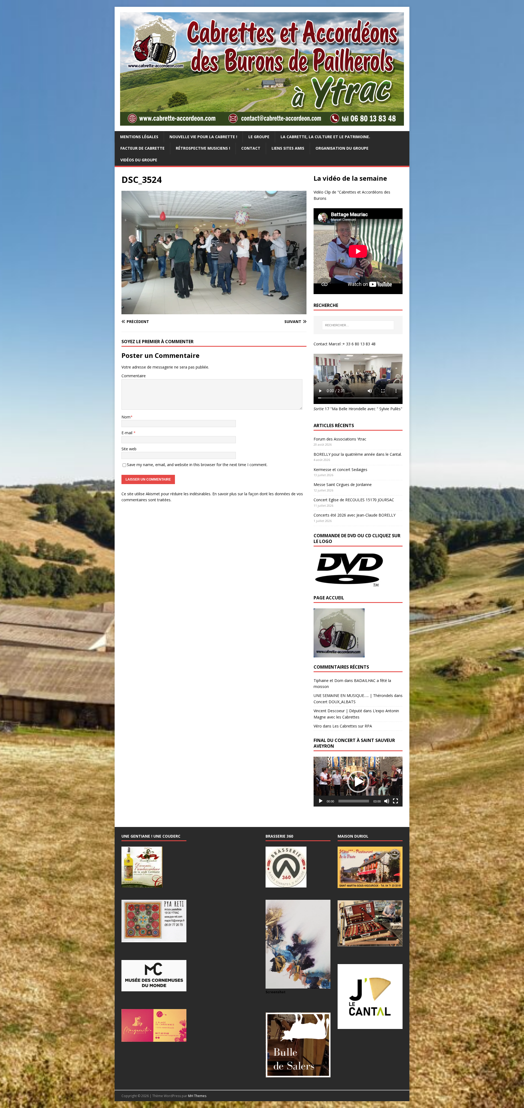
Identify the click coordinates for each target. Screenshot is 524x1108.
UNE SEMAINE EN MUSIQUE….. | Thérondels (353, 695)
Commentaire (133, 375)
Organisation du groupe (341, 148)
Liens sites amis (288, 148)
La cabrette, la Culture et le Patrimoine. (325, 136)
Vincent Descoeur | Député (338, 710)
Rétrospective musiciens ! (203, 148)
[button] (358, 782)
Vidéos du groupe (138, 159)
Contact (250, 148)
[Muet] (386, 801)
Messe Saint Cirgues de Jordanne (343, 484)
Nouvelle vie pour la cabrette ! (203, 136)
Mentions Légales (139, 136)
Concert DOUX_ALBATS (335, 701)
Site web (128, 448)
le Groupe (258, 136)
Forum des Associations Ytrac (340, 439)
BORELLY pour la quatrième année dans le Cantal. (358, 454)
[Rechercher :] (358, 325)
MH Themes (197, 1096)
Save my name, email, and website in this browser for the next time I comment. (197, 464)
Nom (125, 416)
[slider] (353, 801)
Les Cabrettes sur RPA (352, 726)
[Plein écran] (395, 801)
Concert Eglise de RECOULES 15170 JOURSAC (354, 499)
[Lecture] (320, 801)
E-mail (127, 432)
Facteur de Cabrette (142, 148)
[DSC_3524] (213, 311)
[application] (358, 782)
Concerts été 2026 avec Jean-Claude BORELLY (354, 515)
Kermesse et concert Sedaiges (340, 469)
